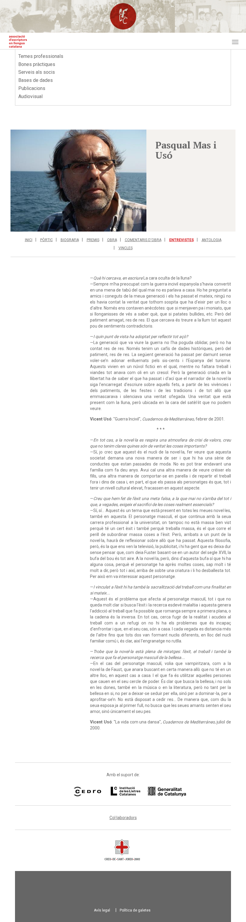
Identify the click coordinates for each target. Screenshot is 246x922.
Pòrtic (46, 240)
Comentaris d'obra (143, 240)
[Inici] (18, 41)
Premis (93, 240)
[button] (78, 181)
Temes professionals (40, 56)
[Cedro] (87, 791)
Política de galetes (135, 910)
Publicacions (31, 88)
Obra (112, 240)
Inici (28, 240)
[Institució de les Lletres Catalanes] (141, 791)
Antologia (211, 240)
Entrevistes (181, 240)
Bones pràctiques (36, 64)
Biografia (70, 240)
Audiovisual (30, 96)
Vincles (125, 248)
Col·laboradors (123, 817)
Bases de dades (35, 80)
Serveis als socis (36, 72)
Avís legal (102, 910)
